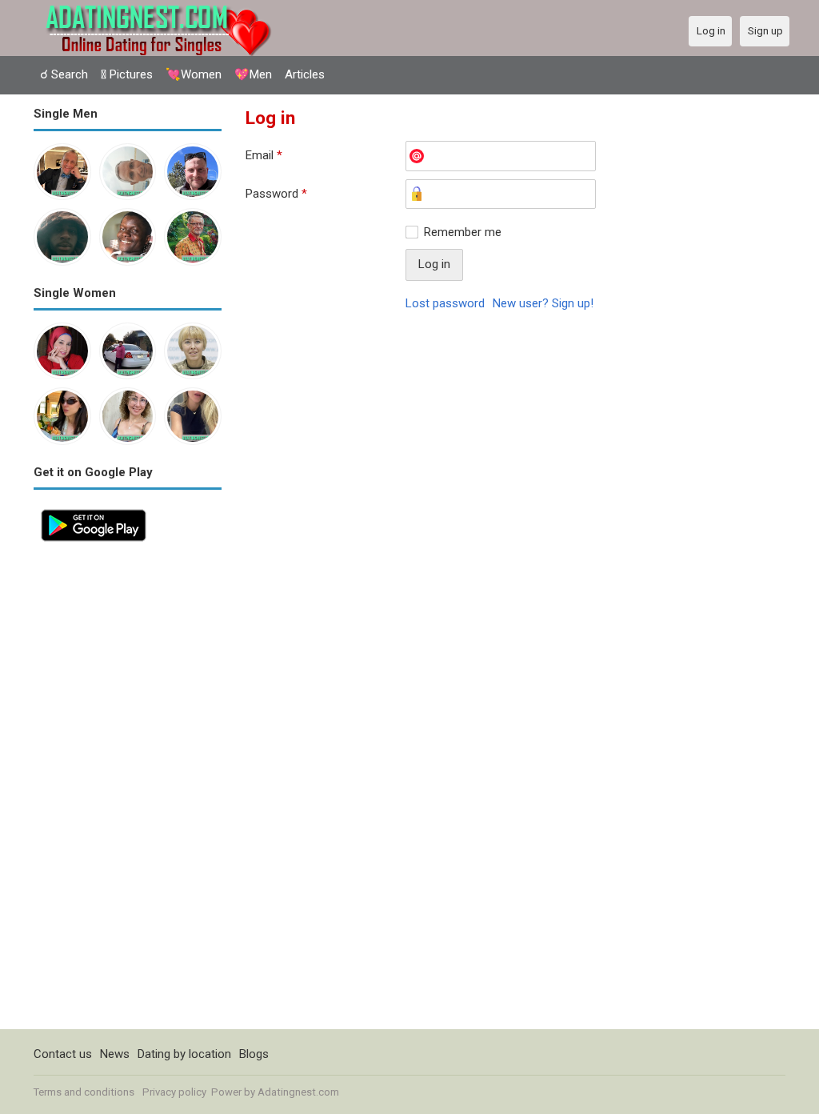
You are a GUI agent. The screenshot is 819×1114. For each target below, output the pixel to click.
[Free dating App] (94, 510)
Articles (305, 74)
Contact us (63, 1054)
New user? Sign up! (543, 303)
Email (264, 155)
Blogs (254, 1054)
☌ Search (64, 74)
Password (276, 193)
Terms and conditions (84, 1092)
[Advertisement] (128, 789)
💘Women (194, 74)
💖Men (253, 74)
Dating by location (184, 1054)
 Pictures (127, 74)
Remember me (462, 232)
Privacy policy (174, 1092)
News (115, 1054)
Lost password (445, 303)
